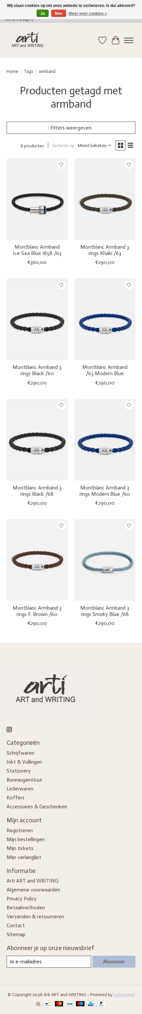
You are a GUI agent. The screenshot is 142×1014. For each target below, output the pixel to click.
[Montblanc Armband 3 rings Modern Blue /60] (104, 440)
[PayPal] (101, 1004)
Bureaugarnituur (24, 780)
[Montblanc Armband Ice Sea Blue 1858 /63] (37, 199)
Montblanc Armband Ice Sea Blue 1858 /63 (37, 250)
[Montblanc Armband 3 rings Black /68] (37, 440)
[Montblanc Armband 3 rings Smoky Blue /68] (104, 560)
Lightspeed (124, 994)
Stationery (19, 771)
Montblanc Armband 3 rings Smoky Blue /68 (104, 611)
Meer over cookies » (88, 13)
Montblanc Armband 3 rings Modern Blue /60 (105, 490)
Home (12, 71)
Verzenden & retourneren (35, 916)
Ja (42, 13)
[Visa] (69, 1004)
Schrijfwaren (20, 753)
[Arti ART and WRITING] (28, 40)
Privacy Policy (22, 898)
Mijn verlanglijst (24, 857)
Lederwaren (20, 789)
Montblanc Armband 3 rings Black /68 (37, 490)
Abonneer (114, 961)
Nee (58, 13)
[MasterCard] (59, 1004)
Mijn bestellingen (26, 839)
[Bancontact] (48, 1004)
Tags (28, 71)
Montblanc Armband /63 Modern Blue (104, 370)
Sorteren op (63, 145)
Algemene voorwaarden (33, 890)
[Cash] (38, 1004)
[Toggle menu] (128, 40)
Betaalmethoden (26, 907)
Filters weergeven (71, 128)
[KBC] (91, 1004)
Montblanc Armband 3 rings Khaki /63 (104, 250)
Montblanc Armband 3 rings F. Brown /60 (37, 611)
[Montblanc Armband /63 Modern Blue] (104, 319)
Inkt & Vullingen (24, 762)
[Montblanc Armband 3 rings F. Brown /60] (37, 560)
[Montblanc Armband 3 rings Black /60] (37, 319)
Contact (16, 925)
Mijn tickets (20, 848)
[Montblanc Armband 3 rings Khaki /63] (104, 199)
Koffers (15, 797)
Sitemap (16, 934)
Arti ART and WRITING (32, 881)
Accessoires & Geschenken (37, 806)
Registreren (20, 830)
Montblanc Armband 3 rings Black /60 (37, 370)
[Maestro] (80, 1004)
